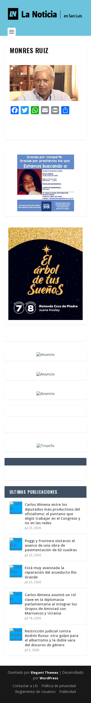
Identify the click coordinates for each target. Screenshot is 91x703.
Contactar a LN (25, 685)
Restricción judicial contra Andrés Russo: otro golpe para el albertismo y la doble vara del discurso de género (51, 638)
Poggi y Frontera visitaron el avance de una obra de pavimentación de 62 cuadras (51, 545)
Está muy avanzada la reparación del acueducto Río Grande (51, 572)
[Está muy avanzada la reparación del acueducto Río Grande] (16, 571)
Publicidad (67, 691)
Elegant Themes (44, 672)
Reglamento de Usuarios (35, 691)
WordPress (49, 678)
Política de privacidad (58, 685)
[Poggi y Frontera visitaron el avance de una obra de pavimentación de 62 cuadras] (16, 544)
